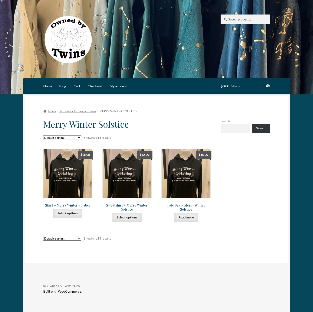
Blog (62, 86)
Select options (67, 213)
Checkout (95, 86)
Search (225, 121)
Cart (77, 86)
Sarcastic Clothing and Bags (77, 111)
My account (118, 86)
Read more (186, 217)
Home (47, 86)
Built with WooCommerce (62, 291)
